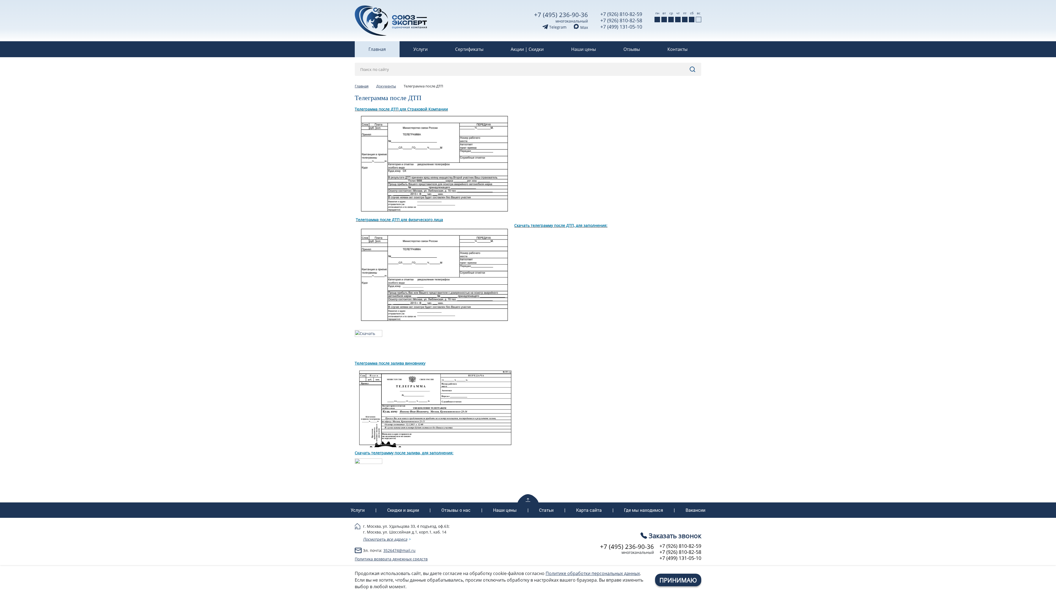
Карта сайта (589, 510)
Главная (377, 49)
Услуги (420, 49)
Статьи (546, 510)
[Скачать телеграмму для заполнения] (368, 461)
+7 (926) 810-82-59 (621, 14)
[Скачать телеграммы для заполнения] (368, 333)
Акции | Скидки (527, 49)
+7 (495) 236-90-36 (561, 14)
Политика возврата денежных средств (391, 559)
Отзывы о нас (456, 510)
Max (583, 27)
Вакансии (695, 510)
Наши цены (583, 49)
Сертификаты (469, 49)
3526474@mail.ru (399, 550)
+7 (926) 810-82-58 (621, 20)
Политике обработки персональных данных (593, 573)
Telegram (557, 27)
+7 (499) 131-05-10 (621, 27)
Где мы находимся (643, 510)
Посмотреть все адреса (385, 539)
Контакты (677, 49)
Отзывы (631, 49)
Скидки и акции (403, 510)
